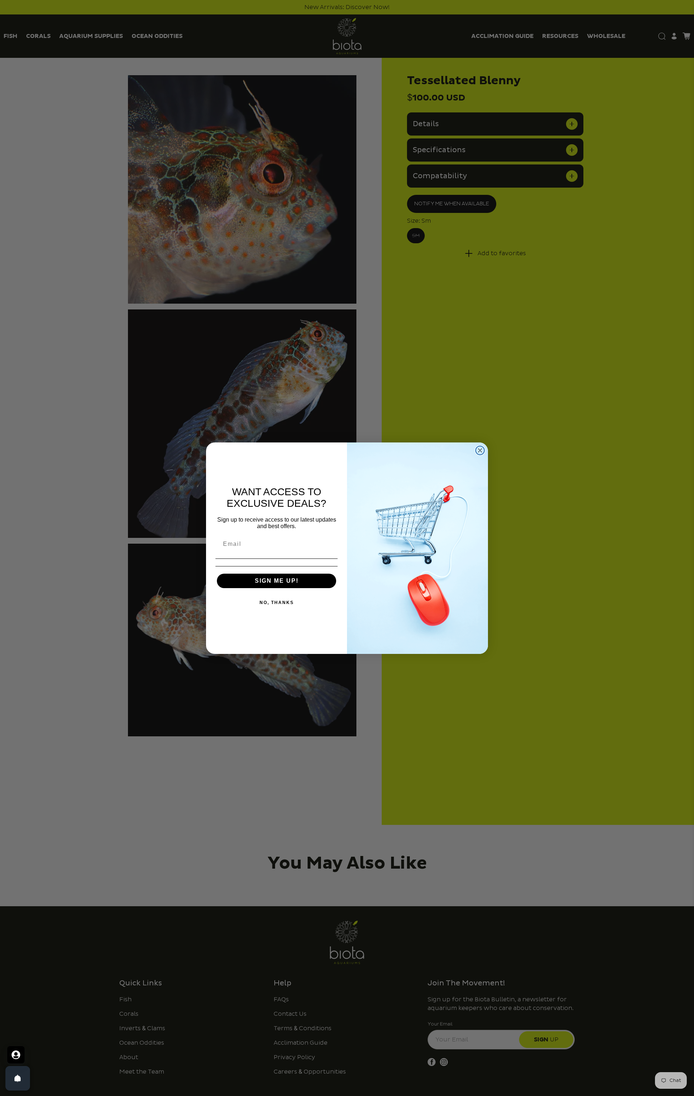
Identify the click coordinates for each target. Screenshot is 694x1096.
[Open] (17, 1078)
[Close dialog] (480, 450)
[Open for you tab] (16, 1054)
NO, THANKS (277, 602)
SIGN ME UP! (277, 581)
